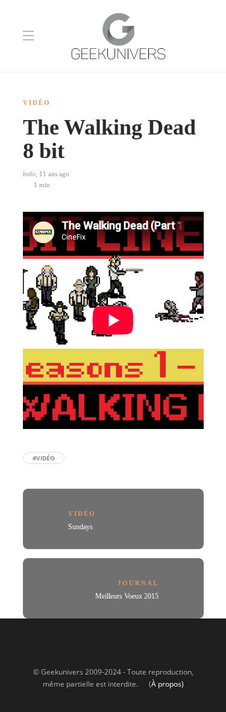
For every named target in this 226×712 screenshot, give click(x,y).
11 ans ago (54, 173)
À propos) (167, 684)
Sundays (80, 527)
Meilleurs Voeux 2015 (127, 596)
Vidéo (37, 102)
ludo (29, 173)
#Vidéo (44, 458)
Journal (138, 582)
